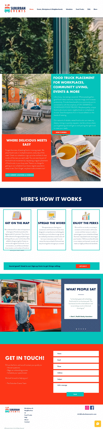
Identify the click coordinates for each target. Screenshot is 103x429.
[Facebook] (92, 408)
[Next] (98, 305)
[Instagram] (87, 408)
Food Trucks (28, 415)
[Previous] (62, 305)
